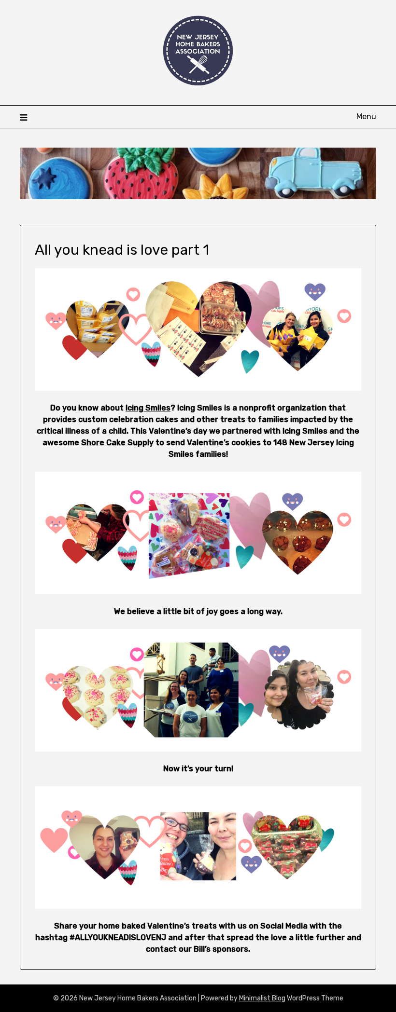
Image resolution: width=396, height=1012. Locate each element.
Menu (366, 116)
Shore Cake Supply (117, 442)
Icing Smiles (148, 407)
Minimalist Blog (262, 998)
